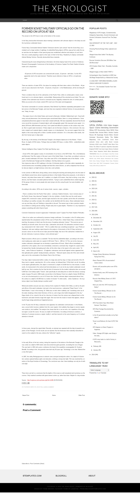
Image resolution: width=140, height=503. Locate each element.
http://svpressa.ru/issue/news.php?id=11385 (40, 380)
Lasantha (74, 488)
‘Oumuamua (92, 153)
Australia (92, 132)
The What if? (97, 146)
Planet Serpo (109, 160)
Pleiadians (115, 160)
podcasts (91, 142)
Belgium (107, 153)
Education (115, 146)
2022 (93, 192)
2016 (93, 210)
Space (91, 128)
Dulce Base (114, 139)
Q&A (98, 163)
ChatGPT (105, 144)
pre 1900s (100, 165)
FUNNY (96, 149)
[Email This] (23, 383)
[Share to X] (27, 383)
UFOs (92, 125)
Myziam (102, 158)
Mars (96, 132)
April (94, 247)
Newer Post (25, 395)
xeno (100, 144)
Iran (100, 149)
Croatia (116, 153)
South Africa (107, 151)
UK (95, 135)
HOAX (97, 144)
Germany (92, 144)
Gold (104, 156)
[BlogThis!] (25, 383)
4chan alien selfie (102, 142)
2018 (93, 203)
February (95, 346)
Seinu (91, 151)
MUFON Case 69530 (94, 158)
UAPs (94, 165)
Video (110, 125)
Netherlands (108, 158)
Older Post (82, 395)
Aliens (108, 130)
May (94, 243)
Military (91, 130)
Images (115, 125)
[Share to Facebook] (29, 383)
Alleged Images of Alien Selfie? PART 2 (101, 72)
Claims (97, 128)
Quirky (107, 137)
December (96, 217)
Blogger (89, 486)
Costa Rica (111, 153)
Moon (113, 144)
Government (113, 128)
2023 (93, 188)
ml (42, 387)
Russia (91, 135)
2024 (93, 185)
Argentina (109, 146)
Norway (98, 160)
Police (91, 146)
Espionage (100, 135)
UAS (97, 165)
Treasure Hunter (114, 163)
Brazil (110, 142)
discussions (115, 151)
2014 (93, 354)
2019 (93, 199)
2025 (93, 181)
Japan (107, 149)
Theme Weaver (48, 488)
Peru (117, 144)
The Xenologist (70, 8)
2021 (93, 196)
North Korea (92, 160)
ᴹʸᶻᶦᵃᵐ (105, 165)
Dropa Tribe (92, 156)
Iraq (106, 156)
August (95, 232)
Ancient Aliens (108, 135)
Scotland (115, 149)
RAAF (101, 163)
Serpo (95, 151)
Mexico (111, 149)
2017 (93, 207)
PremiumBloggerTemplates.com (93, 488)
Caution (116, 132)
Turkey (91, 165)
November (96, 221)
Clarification (105, 139)
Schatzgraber (106, 163)
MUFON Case (115, 156)
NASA (112, 130)
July (94, 236)
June (94, 240)
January (95, 350)
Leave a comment (49, 387)
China (116, 130)
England (91, 149)
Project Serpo (92, 163)
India (109, 144)
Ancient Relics (103, 132)
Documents (100, 137)
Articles (111, 132)
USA (105, 125)
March (95, 251)
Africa (98, 153)
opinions (103, 146)
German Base (99, 156)
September (96, 229)
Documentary (102, 130)
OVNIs (99, 125)
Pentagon (103, 160)
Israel (103, 149)
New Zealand (115, 158)
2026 (93, 177)
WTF (95, 130)
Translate (103, 373)
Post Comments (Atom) (37, 463)
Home (25, 20)
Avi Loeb (102, 153)
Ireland (109, 156)
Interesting (104, 128)
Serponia (100, 151)
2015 (93, 214)
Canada (116, 142)
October (95, 225)
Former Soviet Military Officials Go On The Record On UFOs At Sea (53, 30)
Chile (99, 139)
